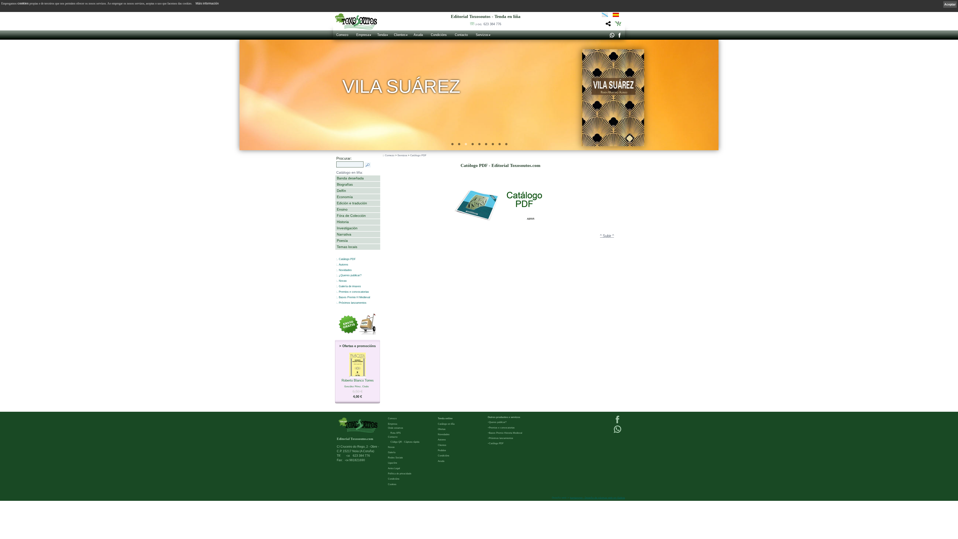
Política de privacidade (399, 473)
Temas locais (347, 247)
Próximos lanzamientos (501, 438)
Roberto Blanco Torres (358, 389)
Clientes (400, 35)
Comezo (342, 35)
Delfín (341, 191)
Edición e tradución (352, 203)
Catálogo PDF (347, 259)
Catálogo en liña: (349, 172)
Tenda (381, 35)
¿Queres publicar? (350, 275)
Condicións (439, 35)
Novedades (444, 434)
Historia (343, 222)
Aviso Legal (394, 468)
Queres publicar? (497, 422)
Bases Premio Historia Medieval (505, 433)
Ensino (342, 209)
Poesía (342, 241)
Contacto (461, 35)
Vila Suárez (401, 86)
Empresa (362, 35)
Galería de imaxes (350, 286)
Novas (343, 280)
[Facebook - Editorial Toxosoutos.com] (619, 36)
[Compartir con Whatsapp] (612, 36)
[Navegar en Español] (617, 15)
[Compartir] (607, 25)
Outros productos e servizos (504, 417)
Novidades (345, 270)
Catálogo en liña (446, 424)
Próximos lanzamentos (352, 302)
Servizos (482, 35)
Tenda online (445, 418)
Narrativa (344, 234)
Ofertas (442, 429)
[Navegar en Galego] (604, 15)
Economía (345, 197)
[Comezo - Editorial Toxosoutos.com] (355, 21)
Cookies (392, 484)
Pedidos (442, 450)
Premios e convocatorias (354, 291)
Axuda (418, 35)
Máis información (207, 3)
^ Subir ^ (607, 236)
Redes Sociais (395, 457)
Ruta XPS (395, 433)
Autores (343, 264)
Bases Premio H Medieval (354, 297)
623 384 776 (488, 24)
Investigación (347, 228)
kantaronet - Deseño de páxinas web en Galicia (597, 497)
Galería (391, 452)
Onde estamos (395, 428)
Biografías (345, 184)
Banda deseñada (350, 178)
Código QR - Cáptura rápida (404, 442)
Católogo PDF (418, 155)
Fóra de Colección (351, 216)
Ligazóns (392, 463)
